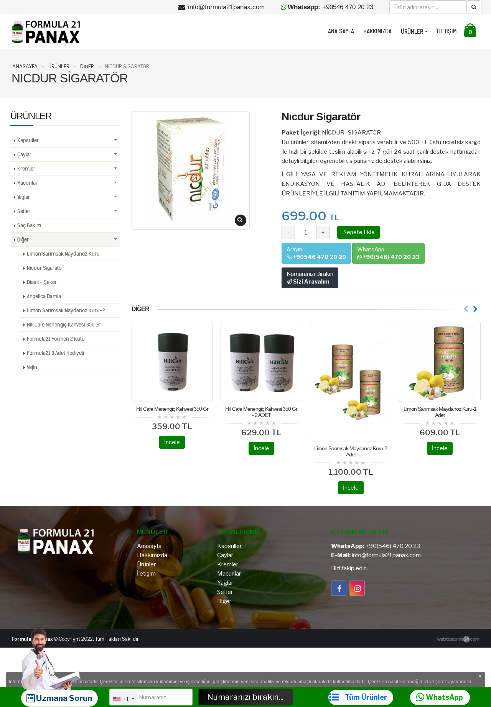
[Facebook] (338, 588)
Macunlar (27, 183)
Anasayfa (149, 546)
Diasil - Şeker (42, 282)
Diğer (23, 239)
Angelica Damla (44, 296)
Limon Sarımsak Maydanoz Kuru (63, 254)
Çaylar (24, 154)
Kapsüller (28, 140)
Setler (23, 211)
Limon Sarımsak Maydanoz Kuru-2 (66, 310)
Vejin (32, 367)
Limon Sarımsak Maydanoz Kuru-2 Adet (350, 451)
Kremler (26, 169)
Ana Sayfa (341, 31)
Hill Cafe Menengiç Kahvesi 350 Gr (172, 409)
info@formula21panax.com (386, 555)
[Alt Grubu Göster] (115, 140)
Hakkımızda (377, 31)
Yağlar (23, 197)
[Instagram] (357, 588)
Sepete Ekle (358, 232)
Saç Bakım (29, 225)
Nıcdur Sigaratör (45, 268)
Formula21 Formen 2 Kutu (56, 339)
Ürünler (412, 31)
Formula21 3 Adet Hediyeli (55, 353)
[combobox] (123, 699)
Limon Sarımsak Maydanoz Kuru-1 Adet (440, 412)
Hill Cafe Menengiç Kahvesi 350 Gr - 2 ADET (261, 412)
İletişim (446, 31)
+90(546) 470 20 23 (393, 546)
